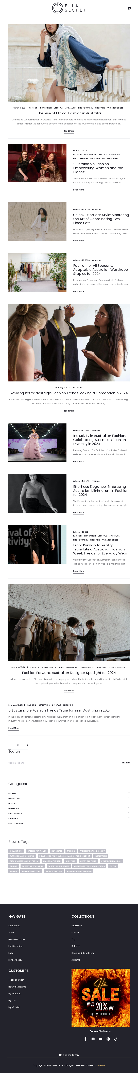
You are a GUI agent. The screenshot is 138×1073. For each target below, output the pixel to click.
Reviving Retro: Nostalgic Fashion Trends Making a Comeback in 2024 (69, 393)
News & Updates (16, 939)
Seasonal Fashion (52, 861)
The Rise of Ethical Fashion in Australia (69, 113)
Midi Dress (77, 925)
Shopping (100, 107)
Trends (13, 866)
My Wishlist (14, 1007)
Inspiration (46, 107)
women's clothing (31, 871)
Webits (101, 1065)
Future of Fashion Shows (22, 856)
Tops (74, 939)
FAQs (10, 953)
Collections (16, 851)
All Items (76, 959)
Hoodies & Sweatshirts (83, 953)
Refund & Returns (17, 986)
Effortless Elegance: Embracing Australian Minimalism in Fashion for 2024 (100, 490)
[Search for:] (69, 763)
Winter (113, 866)
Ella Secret (56, 851)
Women (13, 871)
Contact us (14, 925)
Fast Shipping (15, 946)
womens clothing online (79, 871)
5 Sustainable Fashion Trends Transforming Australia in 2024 (59, 710)
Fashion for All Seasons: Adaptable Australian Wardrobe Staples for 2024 (100, 269)
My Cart (12, 1000)
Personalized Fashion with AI (24, 861)
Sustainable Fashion (111, 861)
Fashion (33, 107)
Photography (85, 107)
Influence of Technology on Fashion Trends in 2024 (64, 856)
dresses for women (37, 851)
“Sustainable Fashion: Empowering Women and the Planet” (98, 168)
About (11, 932)
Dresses (75, 932)
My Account (14, 993)
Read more (69, 131)
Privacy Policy (15, 959)
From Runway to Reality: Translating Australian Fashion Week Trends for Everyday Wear (100, 549)
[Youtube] (100, 1039)
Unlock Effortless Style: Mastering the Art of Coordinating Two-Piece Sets (101, 218)
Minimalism (70, 107)
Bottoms (76, 946)
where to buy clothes (32, 866)
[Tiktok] (115, 1039)
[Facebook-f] (85, 1039)
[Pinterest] (108, 1039)
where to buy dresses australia (89, 866)
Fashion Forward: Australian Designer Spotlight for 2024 (69, 672)
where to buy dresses (58, 866)
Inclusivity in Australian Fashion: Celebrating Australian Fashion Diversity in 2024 (99, 439)
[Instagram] (93, 1039)
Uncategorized (115, 107)
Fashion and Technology (92, 851)
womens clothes (53, 871)
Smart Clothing (88, 861)
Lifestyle (58, 107)
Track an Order (16, 979)
